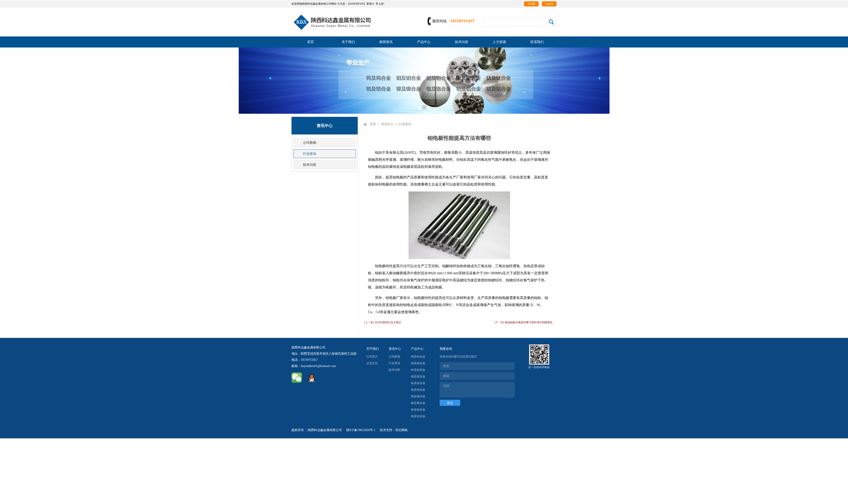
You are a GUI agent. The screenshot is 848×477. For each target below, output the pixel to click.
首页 (310, 42)
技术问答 (461, 42)
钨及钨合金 (418, 356)
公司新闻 (309, 142)
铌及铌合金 (418, 376)
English (549, 3)
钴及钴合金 (418, 416)
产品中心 (423, 42)
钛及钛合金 (418, 383)
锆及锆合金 (418, 389)
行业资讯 (309, 153)
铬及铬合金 (418, 403)
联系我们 (537, 42)
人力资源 (499, 42)
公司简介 (372, 356)
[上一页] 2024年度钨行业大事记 (382, 322)
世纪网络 (401, 430)
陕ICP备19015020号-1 (360, 430)
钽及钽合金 (418, 369)
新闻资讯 (386, 42)
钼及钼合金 (418, 363)
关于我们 (348, 42)
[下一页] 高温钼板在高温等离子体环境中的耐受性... (524, 322)
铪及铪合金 (418, 409)
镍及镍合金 (418, 396)
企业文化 (372, 363)
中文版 (531, 3)
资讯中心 (387, 124)
